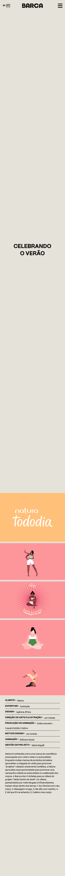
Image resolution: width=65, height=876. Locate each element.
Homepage (32, 4)
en (4, 5)
